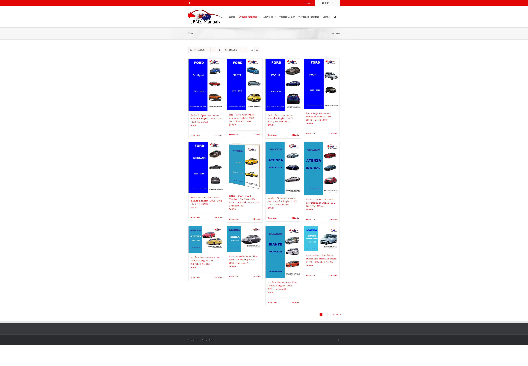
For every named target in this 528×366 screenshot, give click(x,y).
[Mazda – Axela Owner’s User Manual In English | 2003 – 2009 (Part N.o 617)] (244, 239)
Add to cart (196, 135)
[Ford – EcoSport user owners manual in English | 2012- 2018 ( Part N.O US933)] (206, 85)
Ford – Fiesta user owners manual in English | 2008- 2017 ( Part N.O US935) (242, 118)
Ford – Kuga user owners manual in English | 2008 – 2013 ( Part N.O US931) (319, 116)
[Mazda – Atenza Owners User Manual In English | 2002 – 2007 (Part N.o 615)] (206, 239)
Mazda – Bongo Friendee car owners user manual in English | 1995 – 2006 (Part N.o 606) (321, 258)
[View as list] (257, 50)
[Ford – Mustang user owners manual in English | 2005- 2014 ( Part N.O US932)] (206, 167)
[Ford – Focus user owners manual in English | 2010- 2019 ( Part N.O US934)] (283, 85)
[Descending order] (219, 50)
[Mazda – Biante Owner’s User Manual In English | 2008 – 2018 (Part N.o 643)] (283, 252)
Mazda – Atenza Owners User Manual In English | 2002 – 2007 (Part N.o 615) (205, 260)
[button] (335, 16)
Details (219, 135)
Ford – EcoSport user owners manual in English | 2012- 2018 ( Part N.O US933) (206, 118)
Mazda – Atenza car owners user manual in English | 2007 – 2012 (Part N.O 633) (282, 201)
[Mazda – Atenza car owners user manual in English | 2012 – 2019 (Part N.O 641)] (321, 168)
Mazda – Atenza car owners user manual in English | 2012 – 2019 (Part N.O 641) (321, 202)
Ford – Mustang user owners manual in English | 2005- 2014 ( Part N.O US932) (206, 200)
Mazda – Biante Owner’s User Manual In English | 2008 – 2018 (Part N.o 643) (282, 285)
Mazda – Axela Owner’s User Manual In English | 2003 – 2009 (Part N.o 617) (243, 259)
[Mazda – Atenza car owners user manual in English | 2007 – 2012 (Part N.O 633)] (283, 168)
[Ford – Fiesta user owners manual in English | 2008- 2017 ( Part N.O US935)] (244, 84)
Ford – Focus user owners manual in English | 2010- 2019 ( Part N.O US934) (281, 118)
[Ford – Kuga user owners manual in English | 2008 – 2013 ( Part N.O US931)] (321, 84)
